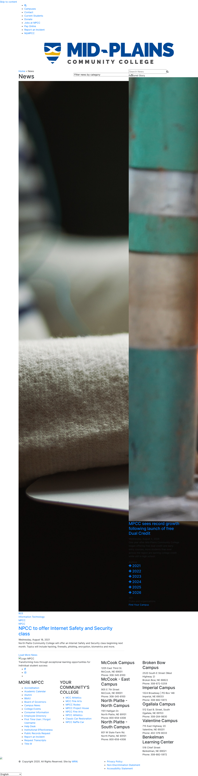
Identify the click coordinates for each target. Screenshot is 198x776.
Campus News (32, 705)
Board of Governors (35, 701)
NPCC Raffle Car (75, 722)
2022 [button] (136, 571)
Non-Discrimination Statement (123, 764)
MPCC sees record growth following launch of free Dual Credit (154, 528)
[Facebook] (25, 669)
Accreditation (31, 687)
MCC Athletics (73, 697)
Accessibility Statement (120, 768)
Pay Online (30, 26)
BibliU (27, 698)
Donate (28, 19)
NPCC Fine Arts (74, 711)
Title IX (28, 743)
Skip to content (8, 1)
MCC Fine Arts (74, 701)
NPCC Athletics (74, 715)
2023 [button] (136, 576)
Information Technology (32, 616)
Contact (28, 12)
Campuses (30, 8)
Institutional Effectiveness (38, 729)
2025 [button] (136, 587)
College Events (32, 708)
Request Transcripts (35, 740)
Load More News (28, 654)
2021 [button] (136, 566)
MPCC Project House (77, 708)
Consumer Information (36, 712)
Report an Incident (34, 29)
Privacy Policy (114, 761)
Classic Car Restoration (78, 718)
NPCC (22, 623)
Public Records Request (37, 733)
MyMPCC (29, 33)
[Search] (25, 5)
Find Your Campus (139, 604)
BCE (21, 613)
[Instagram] (25, 672)
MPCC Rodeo (73, 704)
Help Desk (30, 726)
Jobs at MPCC (32, 22)
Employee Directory (35, 715)
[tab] (154, 566)
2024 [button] (136, 582)
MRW (74, 761)
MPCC (22, 620)
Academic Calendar (35, 691)
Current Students (33, 15)
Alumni (28, 694)
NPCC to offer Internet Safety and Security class (65, 631)
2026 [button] (136, 592)
